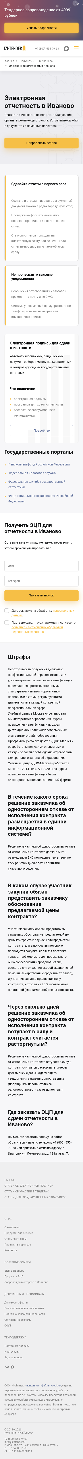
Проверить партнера (17, 1244)
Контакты (10, 1250)
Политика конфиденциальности (24, 1314)
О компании (11, 1227)
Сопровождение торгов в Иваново (26, 1282)
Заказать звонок (41, 595)
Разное (9, 1180)
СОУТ (7, 1325)
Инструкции (11, 1351)
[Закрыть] (78, 3)
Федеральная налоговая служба (32, 473)
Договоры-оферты (16, 1302)
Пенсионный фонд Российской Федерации (39, 464)
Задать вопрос (13, 1357)
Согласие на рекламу (17, 1319)
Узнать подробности (42, 28)
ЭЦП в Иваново (14, 1270)
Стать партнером (15, 1238)
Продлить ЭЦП (13, 1276)
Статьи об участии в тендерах (26, 1191)
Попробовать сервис (41, 143)
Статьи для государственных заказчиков (35, 1197)
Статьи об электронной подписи (28, 1185)
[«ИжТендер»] (14, 48)
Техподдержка (15, 1337)
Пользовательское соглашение (24, 1308)
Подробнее (42, 430)
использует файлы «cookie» (43, 1385)
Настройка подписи (16, 1346)
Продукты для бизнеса (18, 1233)
